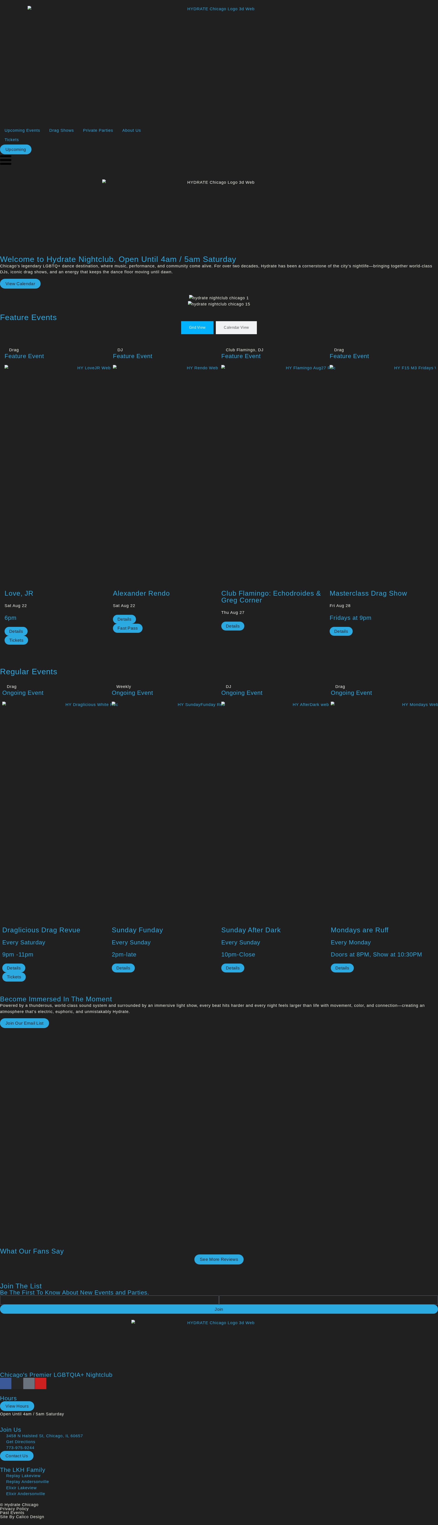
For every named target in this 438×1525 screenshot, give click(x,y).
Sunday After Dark (251, 930)
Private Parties (98, 130)
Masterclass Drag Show (368, 593)
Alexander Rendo (141, 593)
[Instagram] (17, 1383)
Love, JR (19, 593)
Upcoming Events (22, 130)
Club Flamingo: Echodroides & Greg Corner (271, 596)
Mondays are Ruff (359, 930)
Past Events (12, 1512)
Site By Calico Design (22, 1517)
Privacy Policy (14, 1509)
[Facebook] (5, 1383)
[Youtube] (40, 1383)
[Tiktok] (29, 1383)
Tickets (12, 139)
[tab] (197, 327)
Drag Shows (61, 130)
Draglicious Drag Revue (41, 930)
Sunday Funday (137, 930)
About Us (131, 130)
